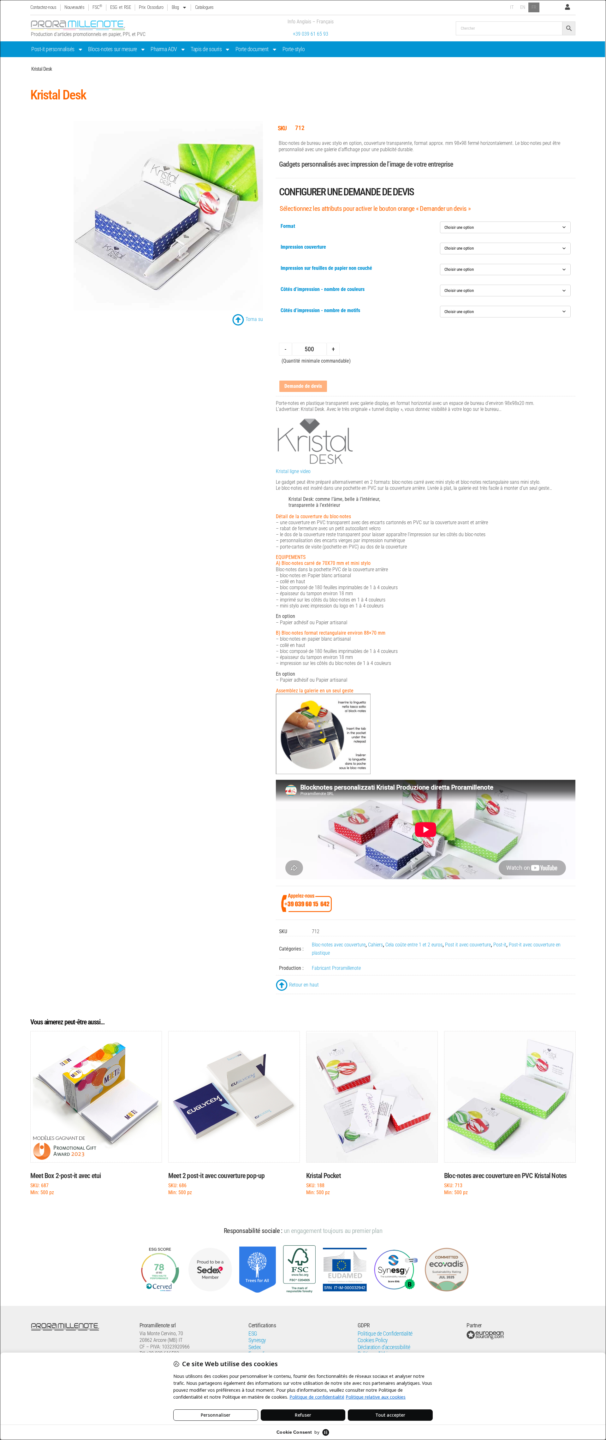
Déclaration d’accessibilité (384, 1347)
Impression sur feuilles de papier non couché (326, 268)
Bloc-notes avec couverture (338, 945)
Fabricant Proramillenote (336, 968)
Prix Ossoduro (151, 7)
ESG (252, 1333)
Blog (175, 7)
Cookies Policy (373, 1340)
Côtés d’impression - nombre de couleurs (323, 289)
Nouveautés (74, 7)
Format (288, 226)
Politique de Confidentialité (385, 1333)
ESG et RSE (120, 7)
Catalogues (204, 7)
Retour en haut (304, 985)
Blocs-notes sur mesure (112, 49)
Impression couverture (303, 247)
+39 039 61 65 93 (310, 34)
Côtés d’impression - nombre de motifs (320, 310)
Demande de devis (303, 386)
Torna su (254, 319)
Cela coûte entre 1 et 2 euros (414, 945)
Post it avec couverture (468, 945)
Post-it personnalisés (52, 49)
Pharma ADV (164, 49)
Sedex (254, 1347)
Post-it (499, 945)
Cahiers (375, 945)
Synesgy (257, 1340)
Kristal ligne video (293, 471)
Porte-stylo (293, 49)
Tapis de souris (206, 49)
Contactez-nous (43, 7)
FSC (97, 7)
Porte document (252, 49)
